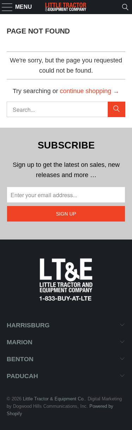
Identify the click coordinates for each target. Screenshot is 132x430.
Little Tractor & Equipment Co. (54, 398)
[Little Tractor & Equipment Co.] (66, 7)
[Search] (125, 7)
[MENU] (4, 7)
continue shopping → (89, 91)
